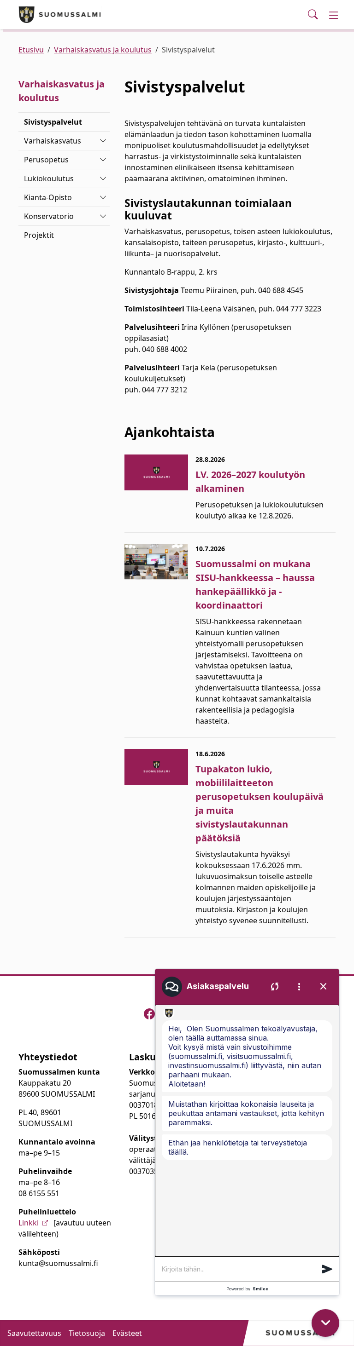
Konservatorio (49, 216)
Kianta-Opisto (48, 197)
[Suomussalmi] (59, 14)
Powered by (247, 1288)
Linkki (28, 1223)
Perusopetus (46, 160)
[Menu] (333, 14)
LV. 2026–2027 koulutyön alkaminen (250, 481)
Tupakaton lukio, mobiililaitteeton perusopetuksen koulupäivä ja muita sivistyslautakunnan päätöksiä (259, 803)
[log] (247, 1131)
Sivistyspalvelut (53, 122)
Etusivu (31, 50)
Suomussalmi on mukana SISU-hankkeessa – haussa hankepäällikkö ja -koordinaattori (255, 584)
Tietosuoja (87, 1333)
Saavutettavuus (34, 1333)
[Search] (313, 15)
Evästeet (127, 1333)
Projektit (39, 235)
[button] (327, 1269)
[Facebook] (149, 1014)
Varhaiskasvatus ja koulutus (103, 50)
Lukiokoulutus (49, 178)
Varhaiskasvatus (52, 141)
